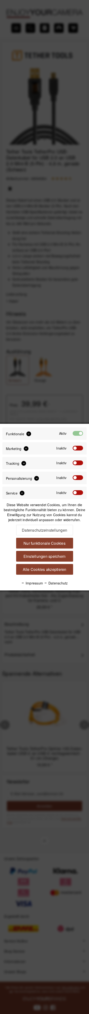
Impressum (34, 583)
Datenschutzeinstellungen (44, 530)
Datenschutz (57, 583)
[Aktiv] (78, 433)
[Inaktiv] (78, 448)
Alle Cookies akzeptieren (44, 569)
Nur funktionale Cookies (44, 543)
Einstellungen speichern (44, 556)
